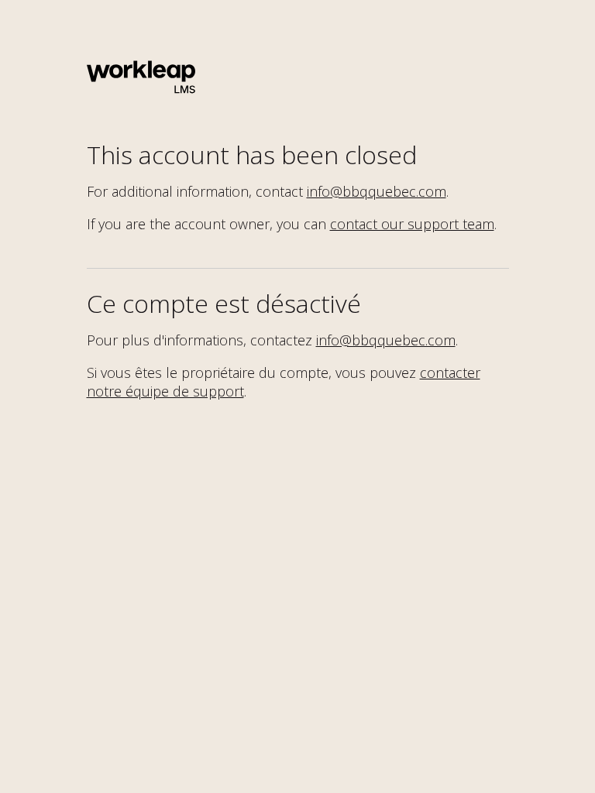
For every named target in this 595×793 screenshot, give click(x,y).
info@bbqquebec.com (376, 191)
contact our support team (412, 224)
